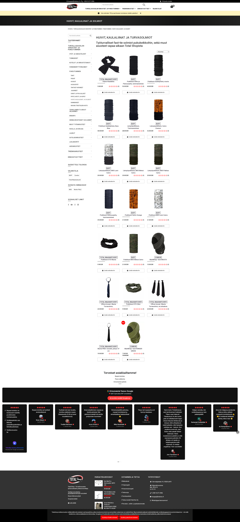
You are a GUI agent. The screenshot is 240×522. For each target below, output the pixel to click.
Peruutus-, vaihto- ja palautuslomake (133, 503)
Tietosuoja (125, 492)
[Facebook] (69, 205)
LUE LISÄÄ (73, 503)
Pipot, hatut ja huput (78, 96)
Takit (72, 75)
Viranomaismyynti (127, 488)
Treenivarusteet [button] (128, 8)
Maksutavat (125, 481)
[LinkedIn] (78, 205)
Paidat (73, 78)
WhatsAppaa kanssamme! (160, 500)
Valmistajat (157, 8)
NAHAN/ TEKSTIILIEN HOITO (79, 105)
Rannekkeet (75, 102)
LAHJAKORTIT (74, 142)
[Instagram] (75, 205)
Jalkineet (74, 90)
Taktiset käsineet (77, 87)
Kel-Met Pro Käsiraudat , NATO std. (109, 483)
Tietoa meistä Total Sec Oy (130, 500)
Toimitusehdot (126, 496)
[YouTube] (72, 205)
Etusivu (70, 29)
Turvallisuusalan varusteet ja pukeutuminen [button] (102, 8)
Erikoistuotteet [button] (143, 8)
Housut (73, 81)
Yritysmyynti (126, 485)
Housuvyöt (74, 84)
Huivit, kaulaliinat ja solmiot (81, 99)
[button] (80, 47)
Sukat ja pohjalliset (78, 93)
